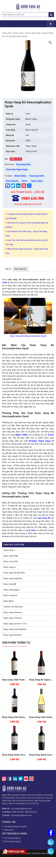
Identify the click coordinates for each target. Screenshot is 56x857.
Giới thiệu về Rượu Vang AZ (15, 826)
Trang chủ (6, 33)
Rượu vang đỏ (12, 181)
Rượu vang (18, 33)
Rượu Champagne (12, 590)
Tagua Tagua (37, 181)
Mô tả (8, 269)
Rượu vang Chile (33, 33)
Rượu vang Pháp (11, 556)
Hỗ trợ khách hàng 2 (12, 841)
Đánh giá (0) (20, 269)
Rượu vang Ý (9, 550)
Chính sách (8, 830)
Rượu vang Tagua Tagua (17, 169)
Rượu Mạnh (9, 601)
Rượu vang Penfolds (13, 635)
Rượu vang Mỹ (10, 584)
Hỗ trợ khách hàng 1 (12, 838)
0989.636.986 (16, 851)
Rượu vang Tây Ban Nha (14, 573)
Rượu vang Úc (10, 567)
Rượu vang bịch (10, 595)
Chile (4, 282)
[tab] (8, 269)
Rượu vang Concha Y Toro (15, 623)
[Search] (51, 14)
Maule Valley (20, 176)
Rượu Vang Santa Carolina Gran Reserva (22, 754)
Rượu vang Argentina (13, 578)
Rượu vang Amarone (13, 612)
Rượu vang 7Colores (13, 618)
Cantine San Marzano (13, 606)
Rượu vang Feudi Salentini (15, 629)
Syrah (24, 181)
